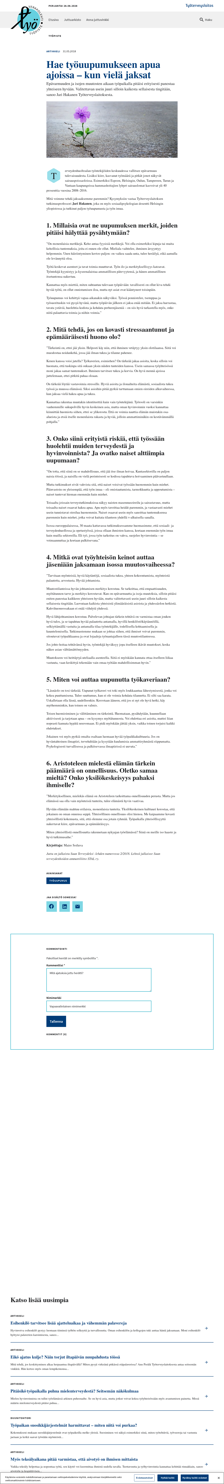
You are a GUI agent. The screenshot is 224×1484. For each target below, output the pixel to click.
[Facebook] (51, 906)
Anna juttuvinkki (97, 20)
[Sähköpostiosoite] (77, 906)
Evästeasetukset (144, 1478)
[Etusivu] (26, 11)
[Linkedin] (64, 906)
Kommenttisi (55, 965)
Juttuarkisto (72, 20)
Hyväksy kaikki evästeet (195, 1478)
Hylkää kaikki (167, 1478)
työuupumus (58, 880)
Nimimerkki (53, 998)
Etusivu (54, 20)
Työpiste (55, 35)
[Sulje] (218, 1478)
